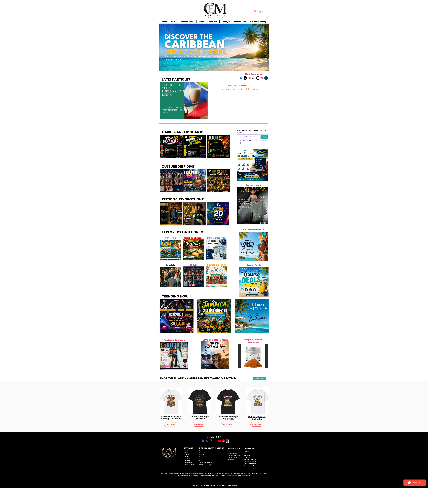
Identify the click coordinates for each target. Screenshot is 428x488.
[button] (253, 356)
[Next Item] (223, 250)
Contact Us (247, 457)
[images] (266, 78)
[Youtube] (257, 78)
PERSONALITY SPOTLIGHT (183, 199)
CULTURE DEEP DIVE (178, 166)
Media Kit (247, 455)
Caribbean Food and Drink (238, 86)
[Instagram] (249, 78)
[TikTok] (253, 78)
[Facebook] (241, 78)
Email (239, 133)
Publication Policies (250, 466)
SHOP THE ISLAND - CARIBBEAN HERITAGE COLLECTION (198, 378)
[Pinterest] (262, 78)
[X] (245, 78)
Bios (245, 453)
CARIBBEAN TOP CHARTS (182, 132)
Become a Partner (250, 462)
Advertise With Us (250, 459)
